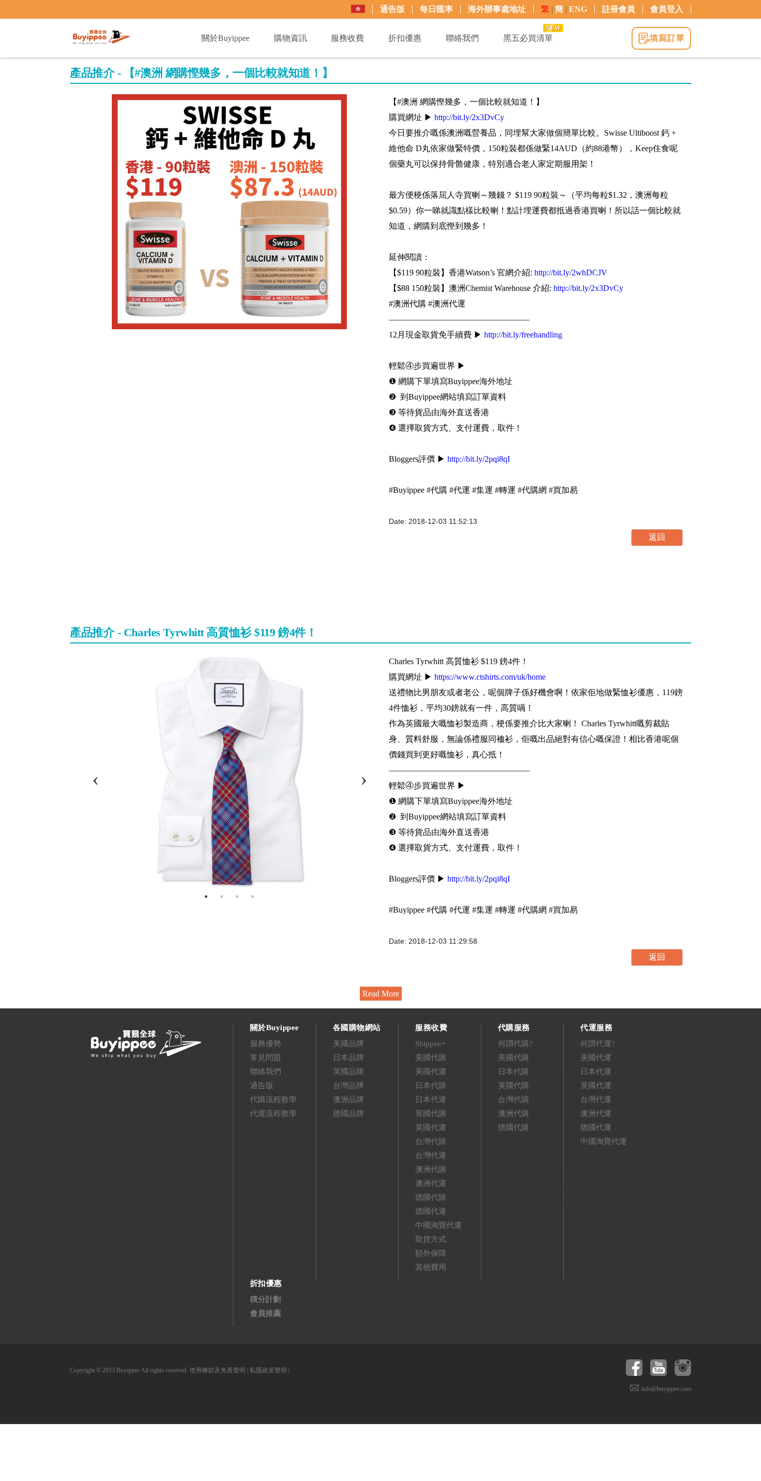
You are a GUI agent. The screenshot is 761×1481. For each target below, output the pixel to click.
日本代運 (430, 1099)
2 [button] (221, 896)
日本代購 (430, 1085)
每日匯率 (436, 9)
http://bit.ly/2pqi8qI (478, 458)
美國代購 (430, 1057)
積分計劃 (265, 1299)
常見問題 (265, 1057)
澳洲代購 (430, 1169)
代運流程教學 (273, 1113)
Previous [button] (95, 771)
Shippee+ (430, 1043)
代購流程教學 (273, 1099)
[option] (229, 211)
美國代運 (430, 1071)
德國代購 (430, 1197)
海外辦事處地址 (497, 9)
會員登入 (666, 9)
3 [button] (237, 896)
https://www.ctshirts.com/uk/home (490, 676)
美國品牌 (348, 1043)
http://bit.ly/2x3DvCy (469, 117)
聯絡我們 (265, 1071)
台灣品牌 (348, 1085)
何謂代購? (515, 1043)
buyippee (101, 37)
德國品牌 (348, 1113)
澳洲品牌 (348, 1099)
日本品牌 (348, 1057)
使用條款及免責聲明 (217, 1370)
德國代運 (430, 1211)
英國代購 (430, 1113)
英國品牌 (348, 1071)
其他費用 (430, 1267)
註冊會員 (618, 9)
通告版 (392, 9)
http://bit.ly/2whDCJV (570, 272)
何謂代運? (597, 1043)
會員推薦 (265, 1313)
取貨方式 (430, 1239)
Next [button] (363, 771)
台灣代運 (430, 1155)
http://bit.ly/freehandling (523, 334)
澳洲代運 (430, 1183)
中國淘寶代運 (438, 1225)
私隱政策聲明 (268, 1370)
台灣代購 (430, 1141)
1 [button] (206, 896)
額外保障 (430, 1253)
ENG (578, 9)
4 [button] (252, 896)
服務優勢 (265, 1043)
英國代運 (430, 1127)
